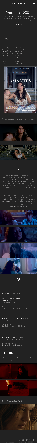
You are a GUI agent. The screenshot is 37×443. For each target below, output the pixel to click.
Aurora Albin (18, 3)
